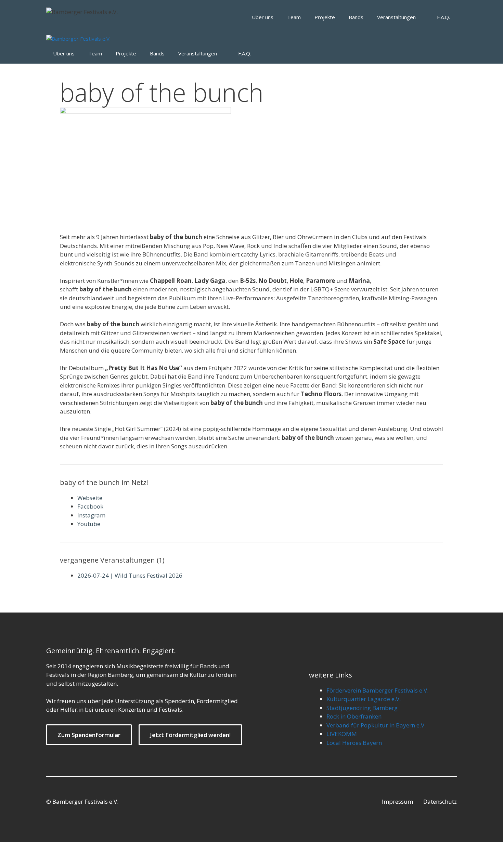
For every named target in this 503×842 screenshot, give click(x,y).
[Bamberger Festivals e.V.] (78, 39)
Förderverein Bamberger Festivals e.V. (377, 690)
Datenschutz (440, 801)
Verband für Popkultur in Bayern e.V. (376, 725)
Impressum (397, 801)
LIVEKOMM (341, 734)
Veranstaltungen (396, 17)
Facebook (90, 506)
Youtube (88, 524)
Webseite (89, 498)
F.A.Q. (443, 17)
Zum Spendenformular (88, 735)
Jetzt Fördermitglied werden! (190, 735)
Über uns (262, 17)
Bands (356, 17)
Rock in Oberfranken (354, 716)
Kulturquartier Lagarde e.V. (363, 699)
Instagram (91, 515)
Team (294, 17)
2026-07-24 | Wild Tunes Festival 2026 (129, 575)
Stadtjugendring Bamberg (362, 708)
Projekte (324, 17)
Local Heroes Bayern (354, 743)
